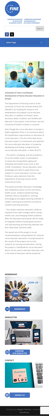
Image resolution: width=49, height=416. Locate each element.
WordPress (24, 412)
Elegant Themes (24, 409)
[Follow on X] (12, 34)
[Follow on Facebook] (7, 34)
